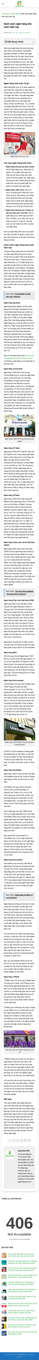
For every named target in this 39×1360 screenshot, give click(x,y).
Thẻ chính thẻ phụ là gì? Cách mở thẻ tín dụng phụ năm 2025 (22, 1298)
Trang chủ (5, 14)
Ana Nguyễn (26, 32)
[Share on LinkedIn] (25, 1140)
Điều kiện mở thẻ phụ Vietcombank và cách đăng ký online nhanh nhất (22, 1290)
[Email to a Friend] (17, 1140)
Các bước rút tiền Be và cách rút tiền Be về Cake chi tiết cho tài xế (22, 1326)
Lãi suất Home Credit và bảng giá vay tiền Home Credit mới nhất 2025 (22, 1319)
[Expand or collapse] (32, 41)
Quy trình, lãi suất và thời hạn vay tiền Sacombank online (22, 1333)
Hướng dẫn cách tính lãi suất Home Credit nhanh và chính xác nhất (21, 1312)
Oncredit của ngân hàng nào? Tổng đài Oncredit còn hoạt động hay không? (22, 1262)
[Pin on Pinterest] (21, 1140)
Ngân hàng (15, 14)
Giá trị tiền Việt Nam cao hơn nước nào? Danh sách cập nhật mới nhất (21, 1255)
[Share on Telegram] (29, 1140)
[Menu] (3, 3)
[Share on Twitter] (13, 1140)
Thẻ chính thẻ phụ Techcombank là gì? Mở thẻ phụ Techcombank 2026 (22, 1276)
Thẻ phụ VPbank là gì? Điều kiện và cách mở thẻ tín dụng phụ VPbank (21, 1283)
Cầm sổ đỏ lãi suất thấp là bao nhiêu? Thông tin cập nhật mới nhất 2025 (22, 1269)
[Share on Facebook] (9, 1140)
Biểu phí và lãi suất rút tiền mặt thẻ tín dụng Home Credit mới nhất (22, 1305)
